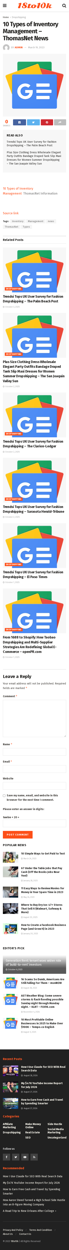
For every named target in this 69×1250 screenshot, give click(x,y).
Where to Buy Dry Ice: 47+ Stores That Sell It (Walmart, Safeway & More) (41, 908)
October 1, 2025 (12, 582)
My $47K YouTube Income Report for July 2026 (31, 1182)
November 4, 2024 (31, 1012)
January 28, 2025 (30, 881)
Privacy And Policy (13, 1230)
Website (8, 778)
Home (6, 17)
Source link (11, 213)
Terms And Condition (40, 1230)
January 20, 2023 (30, 934)
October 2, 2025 (12, 386)
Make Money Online (33, 1126)
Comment (10, 696)
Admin (19, 47)
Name (7, 744)
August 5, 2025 (29, 1032)
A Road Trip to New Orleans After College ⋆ (30, 1211)
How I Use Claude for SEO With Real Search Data (32, 1176)
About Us (8, 1234)
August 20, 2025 (30, 917)
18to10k (34, 5)
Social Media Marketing (56, 1131)
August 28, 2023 (30, 988)
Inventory (18, 221)
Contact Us (25, 1234)
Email (7, 761)
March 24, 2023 (29, 859)
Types (26, 226)
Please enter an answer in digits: (23, 809)
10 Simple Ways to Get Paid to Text (43, 853)
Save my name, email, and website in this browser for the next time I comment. (32, 797)
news (51, 221)
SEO (28, 1137)
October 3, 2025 (12, 307)
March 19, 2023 (36, 47)
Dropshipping (19, 17)
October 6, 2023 (14, 969)
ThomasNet (11, 226)
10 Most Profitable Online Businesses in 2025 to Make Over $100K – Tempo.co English (42, 1023)
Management (36, 221)
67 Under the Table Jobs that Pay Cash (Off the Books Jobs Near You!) (41, 872)
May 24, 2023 (28, 897)
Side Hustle (55, 1124)
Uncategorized (57, 1137)
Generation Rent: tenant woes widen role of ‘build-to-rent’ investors (33, 962)
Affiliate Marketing (9, 1126)
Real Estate (32, 1132)
